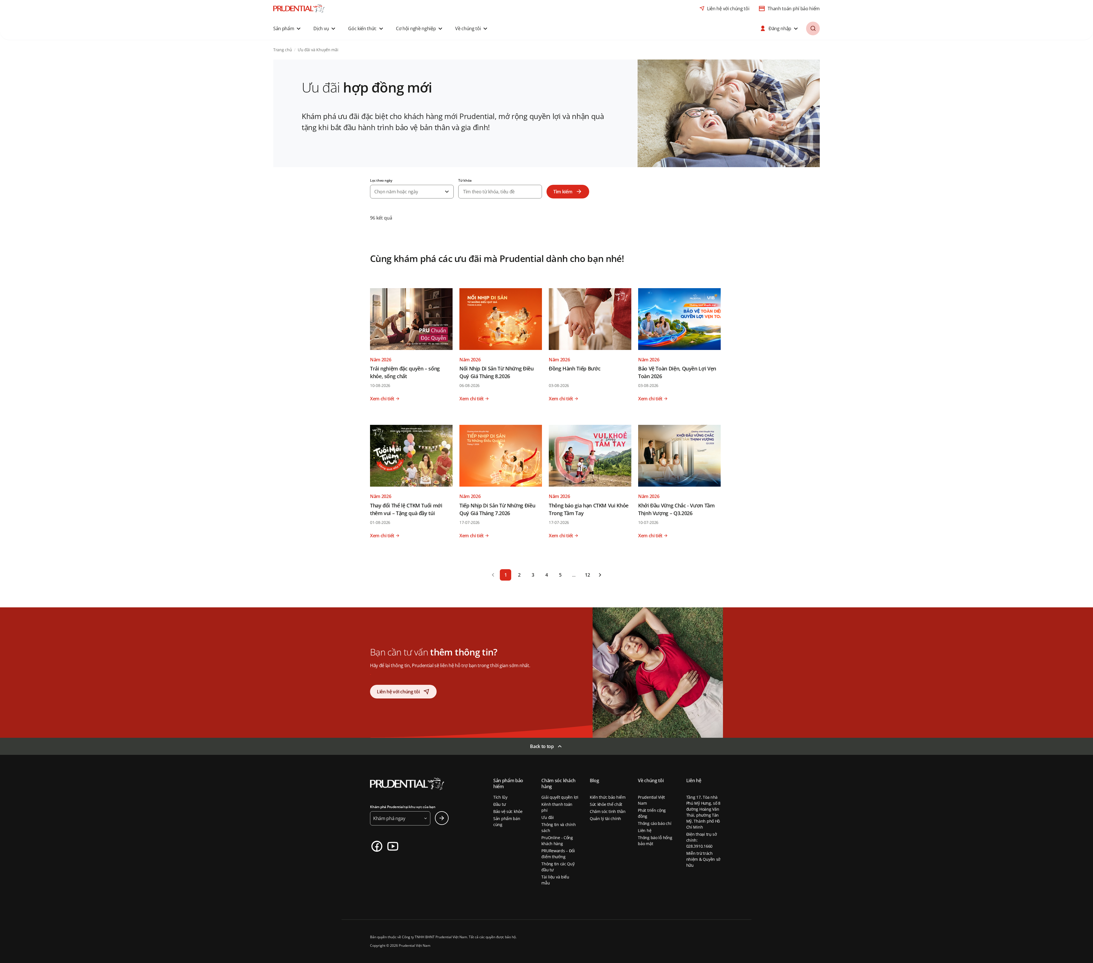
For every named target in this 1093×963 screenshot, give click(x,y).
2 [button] (519, 575)
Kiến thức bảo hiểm (608, 797)
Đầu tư (499, 804)
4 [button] (546, 575)
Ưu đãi (547, 817)
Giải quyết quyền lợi (559, 797)
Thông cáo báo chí (654, 823)
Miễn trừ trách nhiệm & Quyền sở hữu (703, 859)
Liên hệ (644, 830)
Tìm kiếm (562, 191)
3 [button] (533, 575)
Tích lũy (500, 797)
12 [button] (587, 575)
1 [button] (505, 575)
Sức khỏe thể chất (606, 804)
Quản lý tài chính (605, 818)
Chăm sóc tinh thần (608, 811)
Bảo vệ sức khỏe (508, 811)
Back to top (542, 746)
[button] (287, 28)
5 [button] (560, 575)
